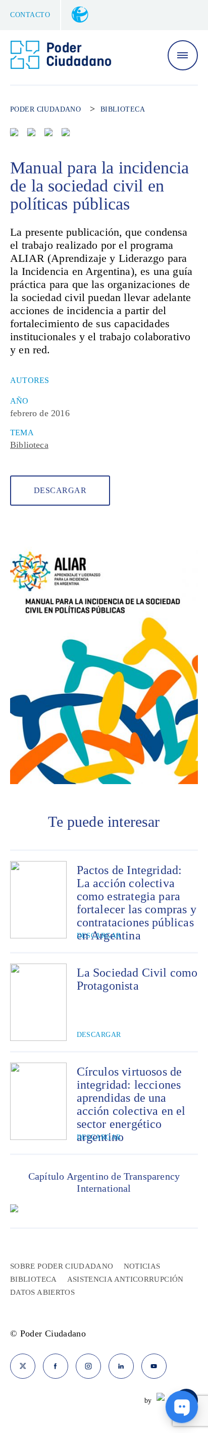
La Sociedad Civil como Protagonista (137, 979)
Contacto (30, 15)
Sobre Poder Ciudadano (62, 1266)
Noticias (142, 1266)
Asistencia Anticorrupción (125, 1279)
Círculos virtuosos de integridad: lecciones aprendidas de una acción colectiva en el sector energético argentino (131, 1104)
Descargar (60, 490)
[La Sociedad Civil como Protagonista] (38, 1002)
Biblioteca (122, 109)
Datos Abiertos (42, 1292)
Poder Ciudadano (45, 109)
